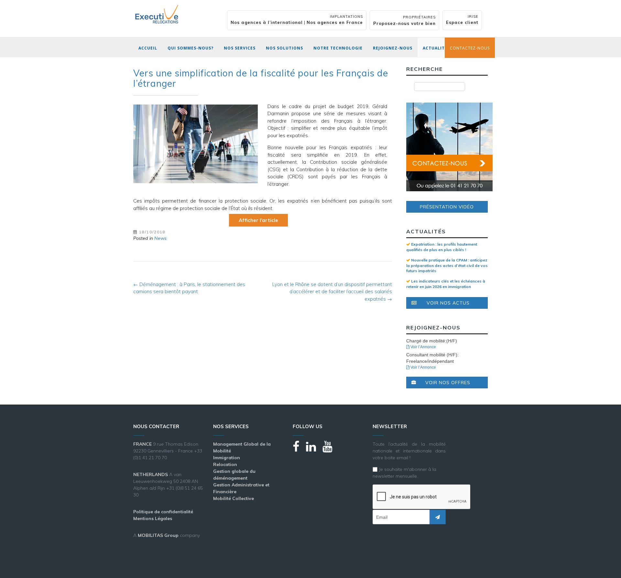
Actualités (436, 48)
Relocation (225, 464)
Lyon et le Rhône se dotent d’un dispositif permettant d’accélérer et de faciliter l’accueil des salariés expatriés (332, 291)
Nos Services (240, 48)
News (160, 238)
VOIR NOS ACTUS (448, 303)
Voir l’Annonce (422, 347)
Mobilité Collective (233, 498)
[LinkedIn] (314, 449)
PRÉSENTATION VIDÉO (447, 207)
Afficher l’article (258, 220)
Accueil (147, 48)
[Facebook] (299, 449)
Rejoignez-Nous (392, 48)
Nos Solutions (284, 48)
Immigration (226, 458)
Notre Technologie (338, 48)
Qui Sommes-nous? (190, 48)
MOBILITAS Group (158, 535)
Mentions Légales (152, 518)
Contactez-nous (470, 48)
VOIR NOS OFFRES (447, 382)
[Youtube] (330, 449)
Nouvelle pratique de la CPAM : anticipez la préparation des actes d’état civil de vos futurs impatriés (447, 265)
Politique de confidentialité (163, 512)
